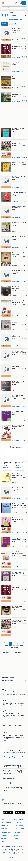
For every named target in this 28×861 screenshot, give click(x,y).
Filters (6, 24)
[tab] (3, 15)
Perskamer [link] (4, 835)
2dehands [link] (4, 838)
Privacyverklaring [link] (18, 825)
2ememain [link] (17, 838)
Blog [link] (2, 819)
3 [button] (17, 644)
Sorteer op (12, 12)
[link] (3, 3)
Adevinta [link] (16, 835)
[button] (16, 3)
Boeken (12, 24)
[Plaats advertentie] (23, 3)
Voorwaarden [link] (5, 825)
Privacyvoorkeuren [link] (19, 828)
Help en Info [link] (17, 822)
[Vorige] (6, 644)
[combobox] (12, 7)
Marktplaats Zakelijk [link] (19, 819)
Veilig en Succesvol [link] (6, 822)
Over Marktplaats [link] (6, 832)
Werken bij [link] (17, 832)
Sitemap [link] (3, 841)
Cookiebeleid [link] (4, 828)
